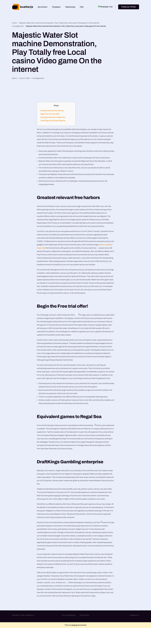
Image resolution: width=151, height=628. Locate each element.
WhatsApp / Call (106, 7)
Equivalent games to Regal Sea (52, 117)
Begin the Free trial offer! (50, 114)
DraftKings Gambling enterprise (52, 120)
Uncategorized (38, 78)
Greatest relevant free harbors (52, 111)
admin (14, 78)
